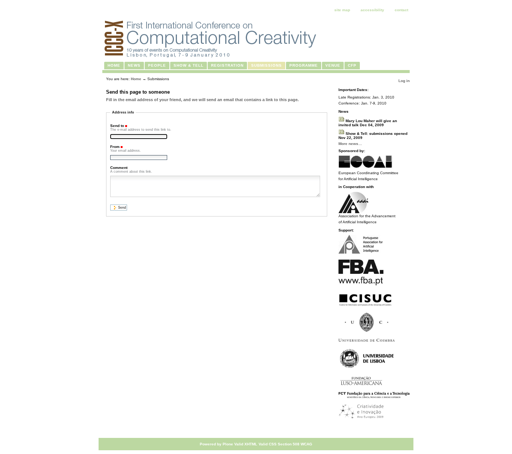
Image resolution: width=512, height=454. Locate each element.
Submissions (266, 65)
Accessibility (372, 10)
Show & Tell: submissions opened (372, 135)
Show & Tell (189, 65)
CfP (352, 65)
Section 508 (288, 444)
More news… (350, 144)
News (134, 65)
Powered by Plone (216, 444)
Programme (303, 65)
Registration (227, 65)
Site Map (342, 10)
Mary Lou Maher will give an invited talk (367, 123)
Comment (118, 168)
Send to (117, 126)
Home (114, 65)
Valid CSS (268, 444)
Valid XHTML (245, 444)
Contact (401, 10)
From (115, 147)
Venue (332, 65)
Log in (404, 81)
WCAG (306, 444)
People (157, 65)
